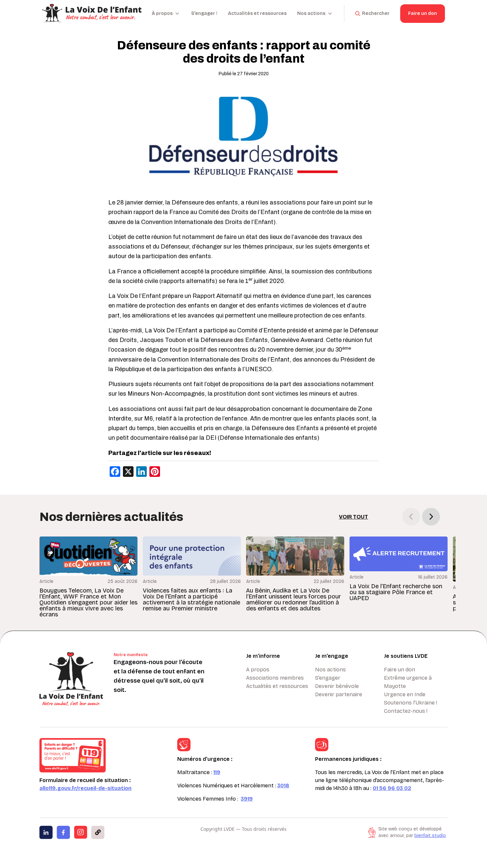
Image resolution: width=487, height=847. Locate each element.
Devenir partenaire (338, 694)
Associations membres (275, 678)
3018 (283, 785)
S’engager (327, 678)
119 (216, 772)
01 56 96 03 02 (392, 788)
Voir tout (353, 517)
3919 (247, 799)
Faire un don (422, 13)
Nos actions (330, 669)
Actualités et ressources (257, 13)
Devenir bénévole (337, 686)
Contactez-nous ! (405, 711)
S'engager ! (204, 13)
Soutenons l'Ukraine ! (410, 703)
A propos (257, 669)
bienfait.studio (430, 835)
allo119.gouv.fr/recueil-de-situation (85, 788)
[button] (431, 516)
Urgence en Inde (404, 694)
